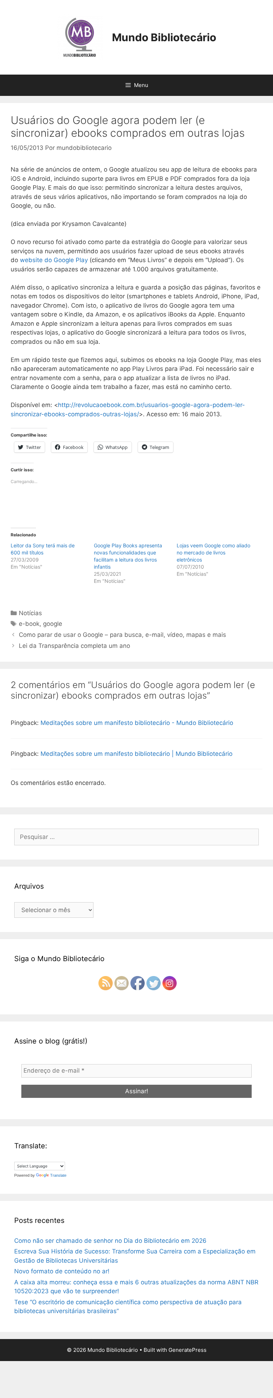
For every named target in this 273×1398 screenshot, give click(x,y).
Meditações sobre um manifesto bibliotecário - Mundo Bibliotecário (137, 722)
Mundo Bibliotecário (164, 37)
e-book (29, 623)
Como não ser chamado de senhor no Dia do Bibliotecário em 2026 (110, 1240)
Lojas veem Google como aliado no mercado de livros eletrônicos (213, 552)
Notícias (30, 613)
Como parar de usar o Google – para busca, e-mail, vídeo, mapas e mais (122, 634)
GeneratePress (187, 1349)
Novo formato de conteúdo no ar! (61, 1271)
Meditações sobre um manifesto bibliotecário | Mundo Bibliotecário (136, 753)
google (52, 623)
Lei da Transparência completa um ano (74, 645)
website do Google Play (54, 260)
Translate (58, 1175)
